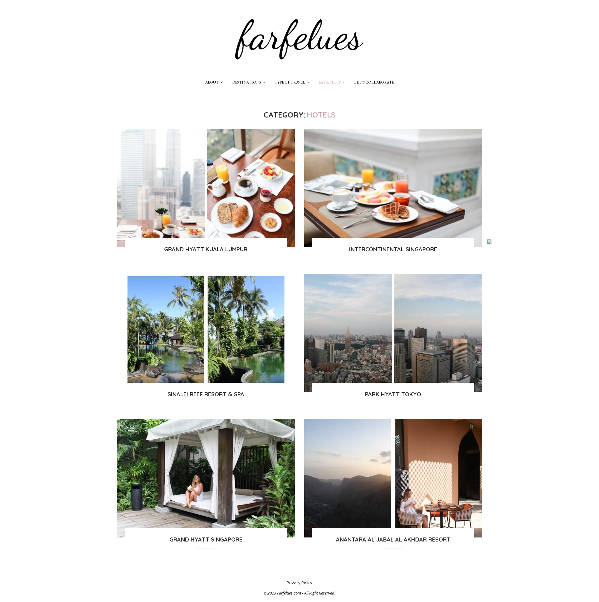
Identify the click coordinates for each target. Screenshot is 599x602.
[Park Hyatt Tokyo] (393, 333)
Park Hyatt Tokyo (393, 394)
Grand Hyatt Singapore (205, 539)
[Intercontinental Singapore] (393, 188)
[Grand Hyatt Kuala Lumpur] (206, 188)
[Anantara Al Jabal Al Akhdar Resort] (393, 478)
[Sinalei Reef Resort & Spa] (206, 333)
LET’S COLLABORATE (374, 82)
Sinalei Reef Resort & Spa (206, 394)
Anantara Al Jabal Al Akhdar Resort (393, 539)
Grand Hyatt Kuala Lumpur (205, 249)
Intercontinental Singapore (393, 249)
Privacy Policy (299, 582)
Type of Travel (290, 82)
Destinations (246, 82)
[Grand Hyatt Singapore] (206, 478)
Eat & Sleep (330, 82)
